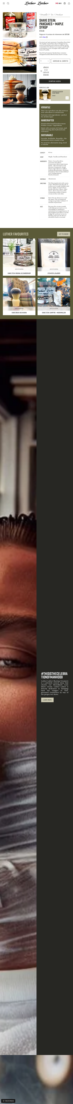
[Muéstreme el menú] (4, 3)
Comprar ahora (55, 81)
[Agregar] (67, 97)
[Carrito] (69, 3)
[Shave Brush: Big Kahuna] (19, 294)
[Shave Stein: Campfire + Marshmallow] (54, 294)
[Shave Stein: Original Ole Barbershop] (19, 254)
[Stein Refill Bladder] (54, 254)
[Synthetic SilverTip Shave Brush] (45, 95)
